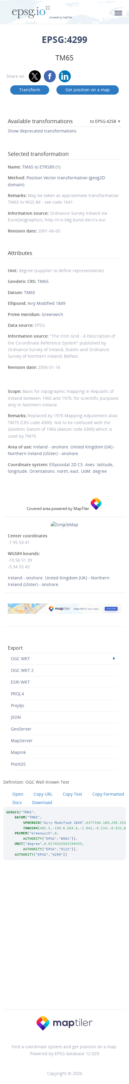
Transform (29, 90)
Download (42, 802)
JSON (16, 717)
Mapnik (18, 752)
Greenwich (52, 314)
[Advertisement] (64, 942)
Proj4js (17, 705)
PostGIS (18, 764)
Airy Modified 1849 (46, 303)
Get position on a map (87, 90)
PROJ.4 (17, 694)
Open (17, 794)
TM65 (43, 281)
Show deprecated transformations (42, 131)
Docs (17, 802)
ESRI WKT (20, 682)
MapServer (22, 740)
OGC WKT (20, 658)
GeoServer (21, 729)
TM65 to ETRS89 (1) (41, 167)
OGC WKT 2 (22, 670)
